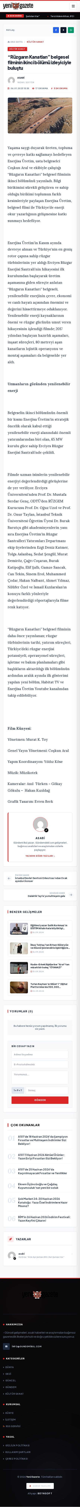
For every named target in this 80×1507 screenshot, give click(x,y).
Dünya (9, 1367)
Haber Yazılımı (42, 1486)
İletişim (10, 1419)
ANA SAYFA (16, 42)
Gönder (40, 1100)
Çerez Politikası (16, 1458)
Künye (9, 1413)
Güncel (10, 1380)
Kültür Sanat (35, 42)
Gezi (8, 1373)
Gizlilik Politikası (17, 1445)
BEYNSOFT (45, 1493)
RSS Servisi (13, 1426)
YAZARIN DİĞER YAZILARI (39, 856)
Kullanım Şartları (18, 1452)
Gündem (10, 1387)
